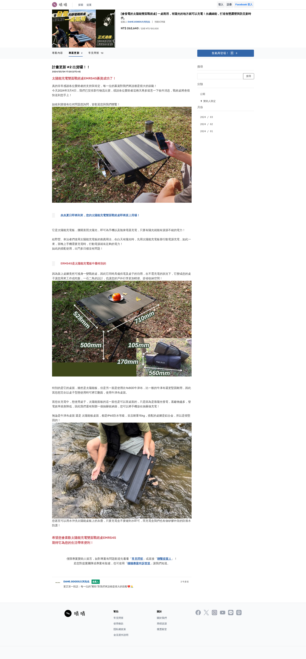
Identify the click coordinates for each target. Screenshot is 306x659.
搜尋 (200, 66)
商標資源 (162, 623)
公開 (202, 94)
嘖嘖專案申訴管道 (139, 563)
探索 (80, 4)
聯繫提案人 (164, 558)
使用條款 (118, 623)
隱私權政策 (120, 629)
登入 (220, 4)
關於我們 (162, 617)
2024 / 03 (206, 117)
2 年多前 (185, 581)
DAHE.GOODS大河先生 (139, 22)
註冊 (229, 4)
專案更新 (76, 52)
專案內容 (57, 52)
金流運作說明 (121, 634)
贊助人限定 (208, 101)
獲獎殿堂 (162, 629)
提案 (89, 4)
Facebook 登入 (244, 4)
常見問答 (96, 52)
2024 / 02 (206, 124)
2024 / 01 (206, 131)
